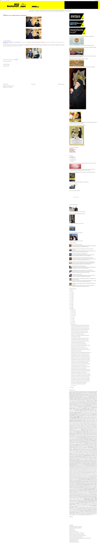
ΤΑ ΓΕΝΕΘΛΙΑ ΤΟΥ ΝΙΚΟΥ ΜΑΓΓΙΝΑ (76, 274)
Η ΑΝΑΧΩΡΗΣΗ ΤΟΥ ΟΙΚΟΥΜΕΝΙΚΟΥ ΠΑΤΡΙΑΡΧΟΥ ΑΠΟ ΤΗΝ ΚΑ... (80, 373)
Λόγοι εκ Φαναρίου (79, 442)
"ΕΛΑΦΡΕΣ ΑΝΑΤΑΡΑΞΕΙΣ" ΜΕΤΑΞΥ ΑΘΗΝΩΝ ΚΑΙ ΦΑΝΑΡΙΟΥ (80, 329)
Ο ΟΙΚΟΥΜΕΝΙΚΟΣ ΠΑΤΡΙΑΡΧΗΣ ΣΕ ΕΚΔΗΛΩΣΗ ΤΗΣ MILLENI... (80, 353)
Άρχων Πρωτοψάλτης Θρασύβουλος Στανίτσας (82, 402)
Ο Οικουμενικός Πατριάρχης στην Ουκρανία (79, 466)
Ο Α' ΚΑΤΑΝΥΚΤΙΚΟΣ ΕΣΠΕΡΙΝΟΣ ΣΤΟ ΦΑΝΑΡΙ (78, 342)
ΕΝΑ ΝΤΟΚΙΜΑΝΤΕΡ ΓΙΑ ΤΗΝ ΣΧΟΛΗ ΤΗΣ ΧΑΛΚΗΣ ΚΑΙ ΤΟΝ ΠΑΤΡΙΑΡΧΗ (82, 270)
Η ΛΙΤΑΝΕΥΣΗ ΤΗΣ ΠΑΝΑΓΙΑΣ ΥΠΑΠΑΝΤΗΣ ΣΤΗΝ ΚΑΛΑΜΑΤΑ (80, 376)
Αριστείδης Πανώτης (84, 395)
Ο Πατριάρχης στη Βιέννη (74, 467)
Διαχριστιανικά (84, 408)
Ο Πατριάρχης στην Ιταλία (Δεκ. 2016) (77, 471)
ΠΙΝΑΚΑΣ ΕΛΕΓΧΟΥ (68, 10)
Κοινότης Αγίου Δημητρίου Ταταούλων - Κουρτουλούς (76, 534)
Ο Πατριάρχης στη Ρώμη (82, 467)
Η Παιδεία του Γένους (85, 430)
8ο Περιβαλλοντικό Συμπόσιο (73, 391)
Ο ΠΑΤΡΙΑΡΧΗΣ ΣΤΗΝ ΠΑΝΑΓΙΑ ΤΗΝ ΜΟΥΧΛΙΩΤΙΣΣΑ (79, 253)
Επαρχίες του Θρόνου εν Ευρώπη (86, 417)
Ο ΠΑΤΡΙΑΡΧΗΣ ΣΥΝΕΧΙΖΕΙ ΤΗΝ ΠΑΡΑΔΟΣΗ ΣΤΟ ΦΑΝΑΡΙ (79, 339)
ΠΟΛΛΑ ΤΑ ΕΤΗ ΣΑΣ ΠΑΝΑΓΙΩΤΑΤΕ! (76, 244)
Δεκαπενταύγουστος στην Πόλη (83, 406)
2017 (71, 298)
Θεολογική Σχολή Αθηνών (85, 431)
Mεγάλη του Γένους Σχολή (76, 514)
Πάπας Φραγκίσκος (78, 488)
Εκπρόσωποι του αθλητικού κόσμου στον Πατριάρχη (90, 416)
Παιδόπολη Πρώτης (84, 487)
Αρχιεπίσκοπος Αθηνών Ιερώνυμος (90, 397)
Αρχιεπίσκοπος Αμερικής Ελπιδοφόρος (75, 398)
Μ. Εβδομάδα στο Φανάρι (88, 443)
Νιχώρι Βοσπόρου (88, 455)
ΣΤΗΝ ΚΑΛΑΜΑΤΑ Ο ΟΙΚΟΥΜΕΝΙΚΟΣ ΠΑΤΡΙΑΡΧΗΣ (78, 383)
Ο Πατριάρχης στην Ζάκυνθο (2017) (82, 470)
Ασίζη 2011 (91, 403)
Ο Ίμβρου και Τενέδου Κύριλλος (77, 463)
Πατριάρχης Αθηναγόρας (91, 490)
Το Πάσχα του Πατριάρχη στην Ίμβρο (83, 512)
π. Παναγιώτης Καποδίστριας (78, 486)
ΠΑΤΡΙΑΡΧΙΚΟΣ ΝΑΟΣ (43, 10)
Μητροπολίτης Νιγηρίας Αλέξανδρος (79, 453)
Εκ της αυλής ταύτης (85, 412)
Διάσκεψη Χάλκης (77, 408)
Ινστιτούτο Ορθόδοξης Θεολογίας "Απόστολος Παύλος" (81, 434)
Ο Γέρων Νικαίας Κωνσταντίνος (91, 460)
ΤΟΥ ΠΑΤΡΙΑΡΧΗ (36, 10)
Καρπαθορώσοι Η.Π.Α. (91, 435)
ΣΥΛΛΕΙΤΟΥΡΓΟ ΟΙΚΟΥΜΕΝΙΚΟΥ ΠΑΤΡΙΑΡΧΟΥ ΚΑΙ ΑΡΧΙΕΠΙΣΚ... (80, 379)
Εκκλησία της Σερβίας (77, 415)
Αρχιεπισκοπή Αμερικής (91, 395)
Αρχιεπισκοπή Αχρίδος (84, 396)
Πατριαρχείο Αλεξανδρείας (84, 489)
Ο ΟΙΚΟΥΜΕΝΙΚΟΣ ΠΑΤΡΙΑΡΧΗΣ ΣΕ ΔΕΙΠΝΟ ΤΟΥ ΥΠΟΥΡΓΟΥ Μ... (80, 349)
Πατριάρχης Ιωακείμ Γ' (93, 491)
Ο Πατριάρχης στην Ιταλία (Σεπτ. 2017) (89, 471)
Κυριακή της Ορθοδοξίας (84, 441)
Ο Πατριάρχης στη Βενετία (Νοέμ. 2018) (91, 466)
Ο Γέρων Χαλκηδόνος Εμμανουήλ (87, 461)
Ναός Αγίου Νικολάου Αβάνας (73, 455)
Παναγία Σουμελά (90, 487)
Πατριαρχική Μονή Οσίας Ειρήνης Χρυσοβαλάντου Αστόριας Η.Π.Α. (79, 497)
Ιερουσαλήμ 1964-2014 (92, 433)
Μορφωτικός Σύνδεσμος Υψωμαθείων (89, 454)
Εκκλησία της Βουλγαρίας (80, 413)
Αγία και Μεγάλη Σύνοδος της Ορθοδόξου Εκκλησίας (87, 392)
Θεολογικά (70, 431)
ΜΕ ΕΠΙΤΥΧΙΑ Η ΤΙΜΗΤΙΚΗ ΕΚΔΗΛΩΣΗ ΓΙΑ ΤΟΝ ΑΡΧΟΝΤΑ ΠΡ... (80, 325)
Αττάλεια (70, 404)
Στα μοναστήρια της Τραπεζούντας (91, 502)
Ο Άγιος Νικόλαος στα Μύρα (91, 456)
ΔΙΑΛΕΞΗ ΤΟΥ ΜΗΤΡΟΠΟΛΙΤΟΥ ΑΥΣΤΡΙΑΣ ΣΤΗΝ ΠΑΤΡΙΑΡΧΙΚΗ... (80, 345)
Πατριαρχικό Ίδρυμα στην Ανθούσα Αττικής (75, 499)
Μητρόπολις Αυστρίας (78, 447)
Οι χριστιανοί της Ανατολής (73, 482)
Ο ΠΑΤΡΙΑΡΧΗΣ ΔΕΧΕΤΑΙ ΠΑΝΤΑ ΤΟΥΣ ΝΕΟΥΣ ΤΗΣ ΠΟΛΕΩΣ (80, 326)
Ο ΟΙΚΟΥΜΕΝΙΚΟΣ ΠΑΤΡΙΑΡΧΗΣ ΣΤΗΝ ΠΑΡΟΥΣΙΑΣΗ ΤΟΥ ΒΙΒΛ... (80, 359)
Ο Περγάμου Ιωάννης (93, 476)
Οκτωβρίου (72, 312)
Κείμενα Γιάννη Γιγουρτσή (84, 437)
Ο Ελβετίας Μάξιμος (78, 462)
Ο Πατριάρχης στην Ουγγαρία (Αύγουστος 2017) (83, 473)
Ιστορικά (91, 434)
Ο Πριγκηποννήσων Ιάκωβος (82, 478)
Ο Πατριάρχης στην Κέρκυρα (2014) (85, 472)
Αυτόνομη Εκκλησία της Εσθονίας (79, 404)
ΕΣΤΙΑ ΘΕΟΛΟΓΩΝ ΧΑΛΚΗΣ (73, 540)
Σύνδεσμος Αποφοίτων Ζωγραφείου (82, 509)
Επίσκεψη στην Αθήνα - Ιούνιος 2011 (86, 425)
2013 (71, 304)
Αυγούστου (72, 315)
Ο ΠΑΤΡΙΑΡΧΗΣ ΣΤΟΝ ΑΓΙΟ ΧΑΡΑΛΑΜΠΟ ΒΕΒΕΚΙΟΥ (78, 343)
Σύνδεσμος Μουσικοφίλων (91, 509)
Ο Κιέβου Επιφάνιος (85, 464)
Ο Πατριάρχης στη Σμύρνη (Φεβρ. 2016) (86, 468)
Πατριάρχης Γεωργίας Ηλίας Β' (84, 491)
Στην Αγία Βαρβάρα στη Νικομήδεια (91, 504)
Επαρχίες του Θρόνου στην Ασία (83, 418)
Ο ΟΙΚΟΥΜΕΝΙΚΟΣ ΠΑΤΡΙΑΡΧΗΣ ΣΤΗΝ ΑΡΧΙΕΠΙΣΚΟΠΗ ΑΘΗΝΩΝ (80, 369)
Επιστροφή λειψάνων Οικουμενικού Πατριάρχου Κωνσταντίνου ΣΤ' (87, 428)
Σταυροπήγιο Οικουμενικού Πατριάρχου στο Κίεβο (85, 503)
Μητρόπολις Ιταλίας (93, 449)
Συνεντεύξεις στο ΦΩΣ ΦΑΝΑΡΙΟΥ (74, 510)
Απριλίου (72, 321)
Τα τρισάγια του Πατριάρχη (84, 511)
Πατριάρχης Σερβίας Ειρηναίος (73, 492)
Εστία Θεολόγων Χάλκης (77, 429)
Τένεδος (93, 511)
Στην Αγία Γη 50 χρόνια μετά (73, 505)
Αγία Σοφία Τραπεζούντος (83, 393)
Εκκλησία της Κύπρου (79, 414)
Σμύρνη (83, 502)
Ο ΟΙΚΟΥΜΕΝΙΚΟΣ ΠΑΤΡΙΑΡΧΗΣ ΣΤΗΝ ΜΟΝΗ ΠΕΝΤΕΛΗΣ (79, 362)
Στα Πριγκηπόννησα (72, 503)
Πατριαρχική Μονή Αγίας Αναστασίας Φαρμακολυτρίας (85, 495)
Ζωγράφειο (70, 430)
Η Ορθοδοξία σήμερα (77, 430)
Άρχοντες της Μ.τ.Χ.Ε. (91, 400)
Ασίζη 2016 (94, 403)
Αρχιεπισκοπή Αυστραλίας (74, 396)
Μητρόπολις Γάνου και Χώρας (86, 448)
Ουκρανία (85, 485)
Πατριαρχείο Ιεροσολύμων (73, 490)
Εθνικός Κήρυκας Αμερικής (81, 411)
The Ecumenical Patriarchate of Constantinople (75, 536)
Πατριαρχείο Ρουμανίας (82, 490)
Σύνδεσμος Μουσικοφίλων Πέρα (73, 531)
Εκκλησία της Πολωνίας (87, 414)
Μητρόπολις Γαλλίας (77, 448)
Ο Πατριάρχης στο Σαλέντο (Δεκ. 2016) (84, 476)
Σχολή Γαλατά (75, 511)
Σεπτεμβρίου (73, 314)
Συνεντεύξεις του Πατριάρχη (84, 510)
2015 (71, 301)
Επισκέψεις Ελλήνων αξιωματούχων (75, 420)
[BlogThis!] (15, 59)
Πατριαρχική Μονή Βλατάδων (93, 496)
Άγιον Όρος (95, 393)
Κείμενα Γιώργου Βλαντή (92, 437)
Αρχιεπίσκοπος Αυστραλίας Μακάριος (89, 398)
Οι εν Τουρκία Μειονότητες (92, 481)
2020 (71, 294)
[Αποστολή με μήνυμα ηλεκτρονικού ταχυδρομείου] (14, 59)
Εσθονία (70, 429)
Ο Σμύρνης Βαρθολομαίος (82, 479)
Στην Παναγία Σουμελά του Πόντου (84, 505)
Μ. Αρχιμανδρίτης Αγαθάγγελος (78, 443)
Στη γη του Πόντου (77, 504)
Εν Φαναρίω (73, 417)
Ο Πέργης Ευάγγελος (72, 477)
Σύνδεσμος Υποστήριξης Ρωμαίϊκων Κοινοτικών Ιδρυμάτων (77, 535)
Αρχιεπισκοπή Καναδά (72, 397)
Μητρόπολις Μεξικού (72, 450)
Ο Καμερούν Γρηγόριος (79, 464)
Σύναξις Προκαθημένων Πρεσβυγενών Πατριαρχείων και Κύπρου (81, 508)
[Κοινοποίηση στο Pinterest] (17, 59)
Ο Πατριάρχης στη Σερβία (91, 467)
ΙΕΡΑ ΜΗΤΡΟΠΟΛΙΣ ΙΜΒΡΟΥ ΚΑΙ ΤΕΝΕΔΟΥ (75, 526)
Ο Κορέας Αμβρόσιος (92, 464)
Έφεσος (88, 429)
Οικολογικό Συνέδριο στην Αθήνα (83, 482)
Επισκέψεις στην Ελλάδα (8, 61)
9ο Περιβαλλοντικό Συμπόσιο (82, 391)
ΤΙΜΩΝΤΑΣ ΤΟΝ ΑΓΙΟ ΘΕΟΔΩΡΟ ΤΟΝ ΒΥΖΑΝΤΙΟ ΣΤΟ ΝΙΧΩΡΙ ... (80, 335)
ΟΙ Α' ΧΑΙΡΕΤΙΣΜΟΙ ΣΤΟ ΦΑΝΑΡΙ (75, 336)
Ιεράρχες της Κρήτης (73, 433)
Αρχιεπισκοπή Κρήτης (80, 397)
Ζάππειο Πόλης (93, 429)
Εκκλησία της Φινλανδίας (85, 415)
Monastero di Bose (83, 514)
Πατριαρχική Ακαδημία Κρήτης (83, 492)
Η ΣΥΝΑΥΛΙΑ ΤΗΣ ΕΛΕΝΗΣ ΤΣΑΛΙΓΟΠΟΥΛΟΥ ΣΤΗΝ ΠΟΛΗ (79, 332)
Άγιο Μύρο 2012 (90, 393)
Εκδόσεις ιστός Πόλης (72, 530)
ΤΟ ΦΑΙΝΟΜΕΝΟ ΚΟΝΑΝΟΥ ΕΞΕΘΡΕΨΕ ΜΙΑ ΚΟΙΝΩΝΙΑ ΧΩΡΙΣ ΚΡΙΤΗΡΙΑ (82, 257)
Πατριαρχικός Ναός (88, 499)
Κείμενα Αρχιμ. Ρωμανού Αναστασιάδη (74, 437)
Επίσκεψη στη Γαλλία (75, 423)
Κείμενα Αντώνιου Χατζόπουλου (81, 436)
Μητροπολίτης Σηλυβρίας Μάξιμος (75, 454)
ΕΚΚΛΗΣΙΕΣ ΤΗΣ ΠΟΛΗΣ (50, 10)
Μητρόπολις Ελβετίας (78, 449)
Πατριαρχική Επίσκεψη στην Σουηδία (87, 494)
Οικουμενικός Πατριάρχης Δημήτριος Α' (82, 483)
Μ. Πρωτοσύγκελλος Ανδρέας (86, 444)
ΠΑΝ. (58, 10)
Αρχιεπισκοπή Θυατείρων (91, 396)
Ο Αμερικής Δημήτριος (91, 457)
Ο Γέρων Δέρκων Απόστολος (79, 460)
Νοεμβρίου (72, 311)
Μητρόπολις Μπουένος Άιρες (80, 450)
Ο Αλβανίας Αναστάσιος (82, 457)
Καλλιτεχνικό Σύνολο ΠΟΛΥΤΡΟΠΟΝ (81, 435)
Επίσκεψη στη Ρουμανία (72, 424)
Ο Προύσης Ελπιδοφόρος (91, 478)
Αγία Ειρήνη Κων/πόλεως (90, 391)
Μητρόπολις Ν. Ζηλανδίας (88, 450)
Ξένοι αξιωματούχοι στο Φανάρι (79, 456)
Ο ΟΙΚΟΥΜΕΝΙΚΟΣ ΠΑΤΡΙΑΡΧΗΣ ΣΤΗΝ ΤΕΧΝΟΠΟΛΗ (79, 372)
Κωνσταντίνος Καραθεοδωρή (93, 441)
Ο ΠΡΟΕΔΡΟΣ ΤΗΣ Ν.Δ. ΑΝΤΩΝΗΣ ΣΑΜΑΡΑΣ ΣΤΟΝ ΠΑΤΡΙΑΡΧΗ (80, 363)
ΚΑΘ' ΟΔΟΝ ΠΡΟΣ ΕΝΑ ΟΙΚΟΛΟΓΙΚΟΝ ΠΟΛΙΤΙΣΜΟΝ (78, 382)
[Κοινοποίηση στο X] (16, 59)
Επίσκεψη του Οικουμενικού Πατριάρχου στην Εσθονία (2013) (84, 427)
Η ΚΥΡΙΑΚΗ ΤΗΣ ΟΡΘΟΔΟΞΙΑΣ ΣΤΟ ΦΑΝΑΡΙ (77, 333)
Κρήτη (91, 440)
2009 (71, 387)
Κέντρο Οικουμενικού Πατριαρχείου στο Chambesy (81, 440)
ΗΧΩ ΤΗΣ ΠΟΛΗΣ (72, 529)
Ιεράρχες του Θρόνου (83, 433)
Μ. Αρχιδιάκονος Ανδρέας (88, 442)
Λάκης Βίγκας (72, 442)
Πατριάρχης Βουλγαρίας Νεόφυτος (74, 491)
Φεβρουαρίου (73, 324)
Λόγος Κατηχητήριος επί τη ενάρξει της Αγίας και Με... (78, 346)
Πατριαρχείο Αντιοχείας (92, 489)
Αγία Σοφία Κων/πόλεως (74, 393)
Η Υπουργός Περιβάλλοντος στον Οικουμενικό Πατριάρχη (79, 365)
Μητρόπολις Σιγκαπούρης (83, 451)
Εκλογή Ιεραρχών (77, 416)
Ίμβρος (70, 434)
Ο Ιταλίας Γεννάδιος (86, 463)
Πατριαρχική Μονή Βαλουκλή (83, 496)
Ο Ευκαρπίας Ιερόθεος (86, 462)
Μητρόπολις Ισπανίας (86, 449)
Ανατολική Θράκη (76, 395)
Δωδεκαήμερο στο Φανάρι (86, 410)
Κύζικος (96, 440)
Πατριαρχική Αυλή (92, 492)
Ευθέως (82, 429)
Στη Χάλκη (83, 504)
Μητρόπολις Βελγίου (87, 447)
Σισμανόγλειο (78, 502)
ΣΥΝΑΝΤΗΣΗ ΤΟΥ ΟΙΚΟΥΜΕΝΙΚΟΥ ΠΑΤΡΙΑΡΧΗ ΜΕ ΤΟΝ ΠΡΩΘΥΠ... (81, 375)
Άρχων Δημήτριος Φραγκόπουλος (82, 401)
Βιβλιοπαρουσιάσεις (88, 404)
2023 (71, 291)
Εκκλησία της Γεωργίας (89, 413)
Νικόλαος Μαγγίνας (81, 455)
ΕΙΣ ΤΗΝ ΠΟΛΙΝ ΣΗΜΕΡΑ (90, 411)
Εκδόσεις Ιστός (94, 412)
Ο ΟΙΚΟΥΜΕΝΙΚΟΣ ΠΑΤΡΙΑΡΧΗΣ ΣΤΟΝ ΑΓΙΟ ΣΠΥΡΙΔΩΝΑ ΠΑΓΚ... (80, 355)
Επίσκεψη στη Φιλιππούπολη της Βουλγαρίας (90, 424)
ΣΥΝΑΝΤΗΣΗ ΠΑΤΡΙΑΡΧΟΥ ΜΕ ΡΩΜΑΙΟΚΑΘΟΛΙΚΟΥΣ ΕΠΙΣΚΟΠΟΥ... (81, 352)
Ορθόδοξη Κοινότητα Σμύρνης (81, 484)
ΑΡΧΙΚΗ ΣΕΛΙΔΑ (31, 10)
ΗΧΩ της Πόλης (94, 430)
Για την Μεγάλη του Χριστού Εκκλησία (82, 405)
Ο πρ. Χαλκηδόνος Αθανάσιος (90, 477)
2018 (71, 297)
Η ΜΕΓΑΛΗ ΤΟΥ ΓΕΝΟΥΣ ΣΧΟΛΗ (74, 539)
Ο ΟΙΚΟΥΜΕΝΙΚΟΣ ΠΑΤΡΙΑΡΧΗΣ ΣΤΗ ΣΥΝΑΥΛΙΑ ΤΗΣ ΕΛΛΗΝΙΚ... (80, 366)
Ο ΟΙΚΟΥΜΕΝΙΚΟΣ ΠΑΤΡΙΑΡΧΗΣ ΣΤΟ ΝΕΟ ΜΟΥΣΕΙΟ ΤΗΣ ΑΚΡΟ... (80, 356)
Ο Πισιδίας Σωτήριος (81, 477)
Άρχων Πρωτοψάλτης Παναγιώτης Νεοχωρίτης (82, 403)
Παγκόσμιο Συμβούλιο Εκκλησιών (75, 487)
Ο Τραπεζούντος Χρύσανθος (91, 480)
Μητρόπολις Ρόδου (75, 451)
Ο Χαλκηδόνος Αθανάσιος (81, 481)
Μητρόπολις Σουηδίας (92, 451)
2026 (71, 290)
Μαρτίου (72, 322)
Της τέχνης (75, 512)
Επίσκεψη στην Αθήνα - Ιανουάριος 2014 (74, 425)
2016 (71, 300)
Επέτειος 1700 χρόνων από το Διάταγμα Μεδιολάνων (87, 419)
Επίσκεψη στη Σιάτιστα (80, 424)
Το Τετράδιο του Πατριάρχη (93, 512)
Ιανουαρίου (72, 385)
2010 (71, 308)
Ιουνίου (72, 318)
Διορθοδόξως (77, 410)
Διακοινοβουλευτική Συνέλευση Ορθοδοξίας (75, 407)
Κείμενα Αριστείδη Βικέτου (91, 436)
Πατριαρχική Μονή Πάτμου (93, 497)
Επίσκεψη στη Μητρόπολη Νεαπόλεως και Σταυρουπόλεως (88, 423)
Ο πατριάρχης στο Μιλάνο (79, 475)
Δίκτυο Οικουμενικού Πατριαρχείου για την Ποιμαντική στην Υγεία (83, 409)
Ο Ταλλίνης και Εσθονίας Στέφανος (74, 480)
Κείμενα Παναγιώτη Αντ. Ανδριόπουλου (82, 439)
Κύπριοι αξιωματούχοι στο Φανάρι (75, 441)
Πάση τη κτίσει (88, 488)
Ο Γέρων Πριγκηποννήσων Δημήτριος (74, 461)
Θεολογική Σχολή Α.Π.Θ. (77, 431)
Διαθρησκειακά (93, 406)
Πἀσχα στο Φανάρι (76, 489)
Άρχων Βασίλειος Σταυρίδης (73, 401)
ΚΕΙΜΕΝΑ (56, 10)
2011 (71, 307)
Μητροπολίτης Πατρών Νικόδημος (91, 453)
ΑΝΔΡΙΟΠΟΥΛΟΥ (62, 10)
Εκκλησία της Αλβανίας (72, 413)
